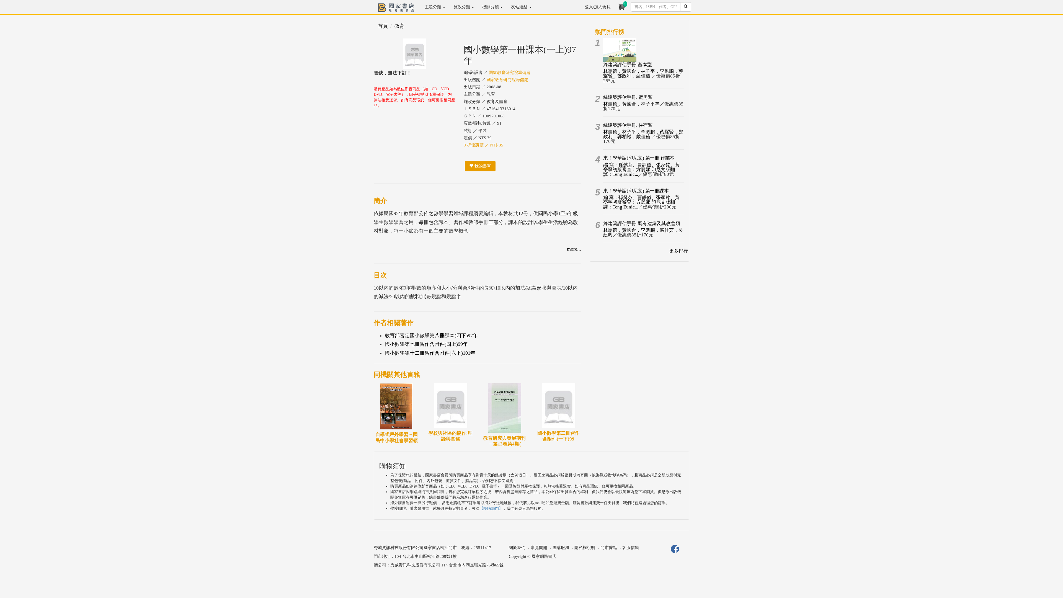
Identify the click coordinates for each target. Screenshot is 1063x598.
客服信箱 (630, 547)
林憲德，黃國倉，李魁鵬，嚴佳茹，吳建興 (643, 233)
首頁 (383, 26)
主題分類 (433, 7)
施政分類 (462, 7)
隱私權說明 (584, 547)
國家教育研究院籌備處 (509, 72)
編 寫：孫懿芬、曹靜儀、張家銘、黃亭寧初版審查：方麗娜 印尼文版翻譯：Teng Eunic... (641, 169)
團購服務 (561, 547)
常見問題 (539, 547)
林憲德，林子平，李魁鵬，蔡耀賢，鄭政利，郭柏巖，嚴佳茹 (643, 134)
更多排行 (678, 251)
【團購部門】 (491, 508)
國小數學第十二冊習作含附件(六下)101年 (430, 353)
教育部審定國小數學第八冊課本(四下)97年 (431, 335)
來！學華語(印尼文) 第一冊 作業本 (639, 158)
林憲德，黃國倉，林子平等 (631, 104)
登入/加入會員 (598, 7)
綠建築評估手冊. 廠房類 (627, 97)
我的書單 (482, 166)
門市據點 (608, 547)
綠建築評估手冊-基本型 (627, 64)
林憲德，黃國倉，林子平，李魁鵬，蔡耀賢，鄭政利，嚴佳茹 (643, 74)
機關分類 (491, 7)
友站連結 (520, 7)
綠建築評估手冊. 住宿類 (627, 125)
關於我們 (517, 547)
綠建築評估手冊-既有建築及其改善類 (641, 223)
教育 (399, 26)
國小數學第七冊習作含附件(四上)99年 (426, 344)
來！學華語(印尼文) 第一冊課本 (636, 191)
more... (574, 249)
